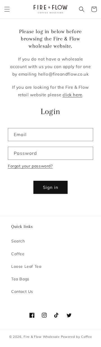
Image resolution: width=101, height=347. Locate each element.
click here (72, 94)
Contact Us (22, 291)
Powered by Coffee (76, 337)
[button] (7, 9)
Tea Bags (20, 278)
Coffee (18, 253)
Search (18, 241)
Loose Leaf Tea (26, 266)
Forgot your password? (30, 165)
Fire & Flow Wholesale (42, 337)
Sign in (50, 187)
